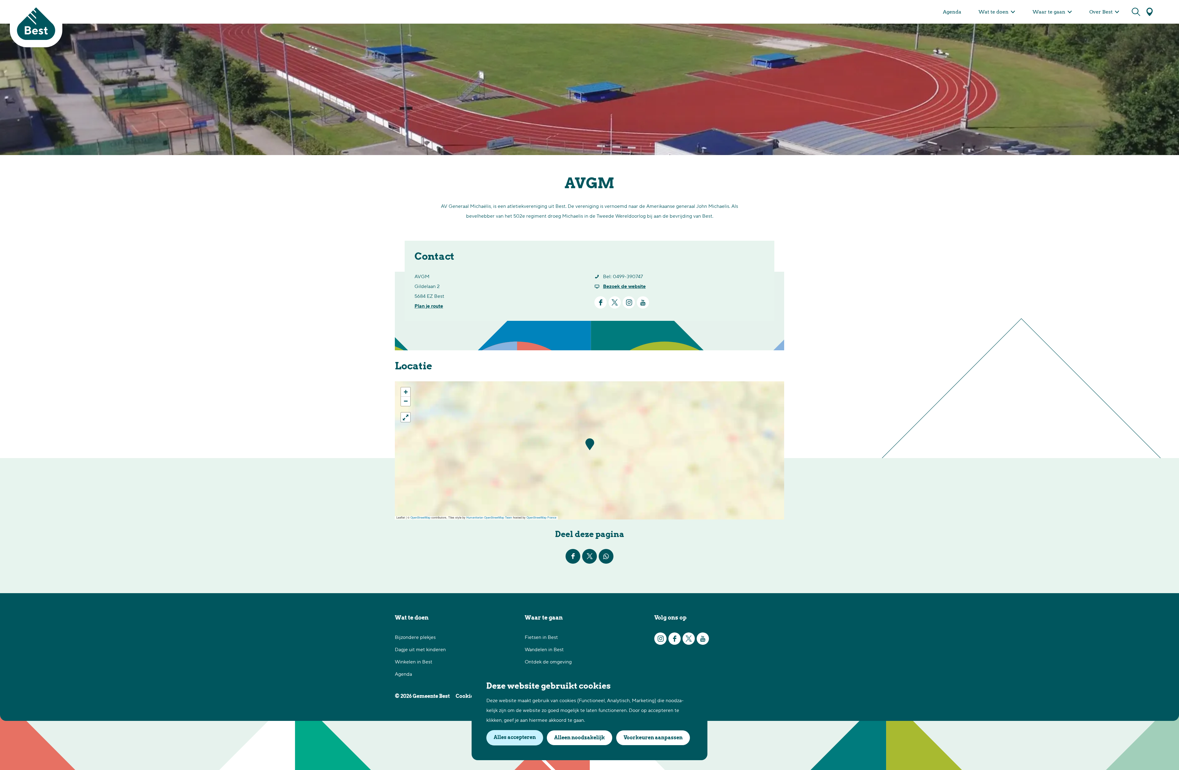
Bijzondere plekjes (415, 637)
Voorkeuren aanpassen (653, 738)
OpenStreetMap (420, 517)
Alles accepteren (515, 737)
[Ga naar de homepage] (36, 23)
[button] (589, 444)
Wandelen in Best (544, 650)
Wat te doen (412, 617)
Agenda (403, 674)
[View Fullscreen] (405, 417)
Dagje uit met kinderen (420, 650)
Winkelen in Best (413, 662)
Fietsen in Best (541, 637)
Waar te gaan (544, 617)
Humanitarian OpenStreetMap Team (489, 517)
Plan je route (428, 306)
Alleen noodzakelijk (579, 738)
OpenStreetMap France (541, 517)
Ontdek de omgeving (548, 662)
